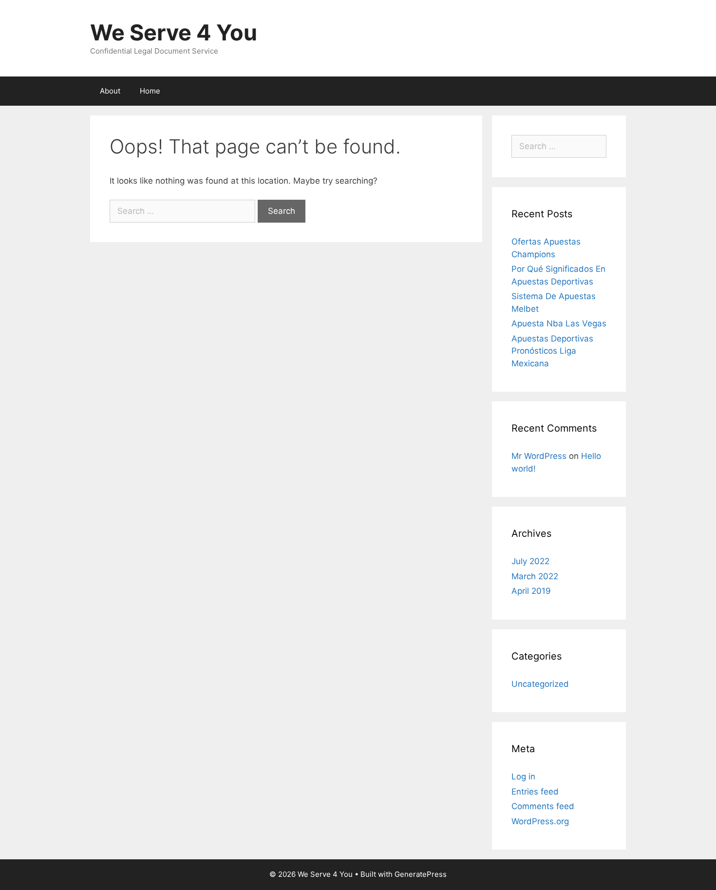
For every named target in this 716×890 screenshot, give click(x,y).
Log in (523, 776)
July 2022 (530, 561)
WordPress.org (540, 821)
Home (150, 90)
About (110, 90)
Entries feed (535, 791)
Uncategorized (540, 684)
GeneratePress (421, 874)
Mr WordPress (538, 456)
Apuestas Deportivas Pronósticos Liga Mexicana (552, 351)
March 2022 (534, 576)
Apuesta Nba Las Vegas (558, 323)
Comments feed (542, 806)
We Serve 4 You (173, 32)
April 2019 (531, 591)
